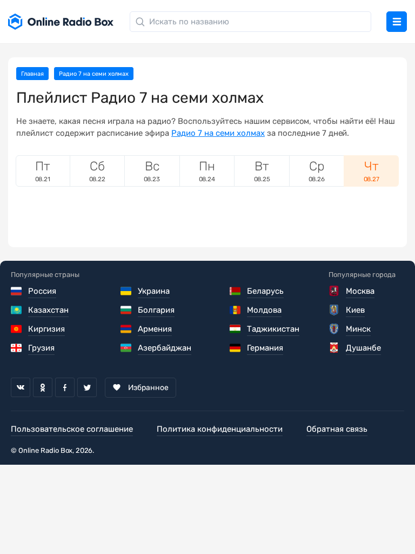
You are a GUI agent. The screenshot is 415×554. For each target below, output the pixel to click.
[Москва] (335, 291)
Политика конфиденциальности (220, 429)
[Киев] (335, 310)
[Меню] (396, 21)
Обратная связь (336, 429)
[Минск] (335, 329)
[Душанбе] (335, 347)
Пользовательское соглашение (72, 429)
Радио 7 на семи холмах (218, 133)
